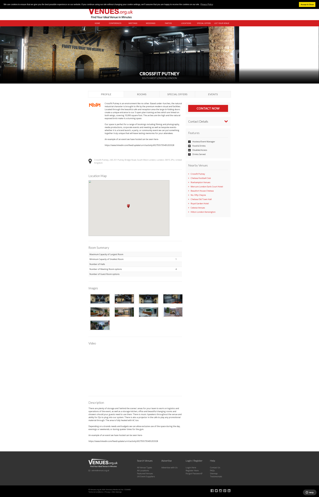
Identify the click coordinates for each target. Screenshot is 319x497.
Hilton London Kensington (203, 212)
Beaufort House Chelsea (202, 190)
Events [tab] (213, 94)
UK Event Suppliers (146, 476)
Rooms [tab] (141, 94)
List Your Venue (221, 23)
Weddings (150, 23)
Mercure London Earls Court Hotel (207, 186)
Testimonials (216, 476)
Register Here (192, 470)
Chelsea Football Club (201, 178)
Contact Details (198, 121)
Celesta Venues (198, 207)
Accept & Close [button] (307, 4)
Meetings (132, 23)
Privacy (107, 492)
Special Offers (204, 23)
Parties (168, 23)
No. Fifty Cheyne (198, 195)
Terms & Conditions (95, 492)
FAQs (212, 470)
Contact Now (208, 108)
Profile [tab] (106, 94)
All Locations (143, 470)
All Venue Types (144, 467)
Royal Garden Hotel (200, 203)
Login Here (191, 467)
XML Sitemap (117, 492)
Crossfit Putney (198, 174)
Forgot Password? (194, 473)
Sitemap (214, 473)
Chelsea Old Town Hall (201, 199)
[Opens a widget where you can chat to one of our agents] (310, 493)
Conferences (115, 23)
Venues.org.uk (95, 489)
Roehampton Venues (200, 182)
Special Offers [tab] (177, 94)
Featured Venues (145, 473)
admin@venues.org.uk (100, 470)
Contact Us (215, 467)
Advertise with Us (169, 467)
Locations (186, 23)
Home (97, 23)
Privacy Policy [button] (206, 4)
